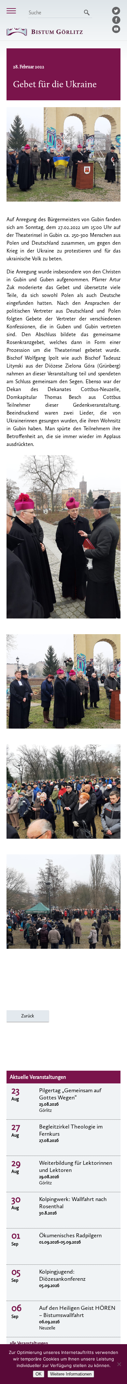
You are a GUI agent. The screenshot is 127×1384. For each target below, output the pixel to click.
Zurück (27, 1016)
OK (38, 1374)
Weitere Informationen (71, 1374)
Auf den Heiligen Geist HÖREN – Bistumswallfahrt (77, 1311)
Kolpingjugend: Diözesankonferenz (62, 1275)
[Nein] (119, 1364)
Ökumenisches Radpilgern (70, 1235)
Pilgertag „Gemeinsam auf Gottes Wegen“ (70, 1094)
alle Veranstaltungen (29, 1343)
